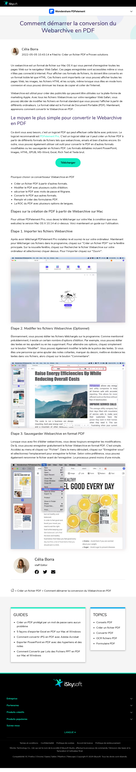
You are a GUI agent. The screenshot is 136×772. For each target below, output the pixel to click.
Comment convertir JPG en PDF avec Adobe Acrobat (48, 637)
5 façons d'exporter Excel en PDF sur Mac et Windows (49, 631)
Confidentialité (47, 743)
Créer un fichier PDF (74, 54)
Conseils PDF (104, 622)
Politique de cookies (65, 743)
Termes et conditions (29, 743)
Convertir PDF (104, 633)
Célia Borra (30, 49)
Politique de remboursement (107, 743)
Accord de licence (85, 743)
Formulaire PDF (105, 643)
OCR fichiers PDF (106, 638)
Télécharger (68, 162)
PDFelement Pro (49, 136)
